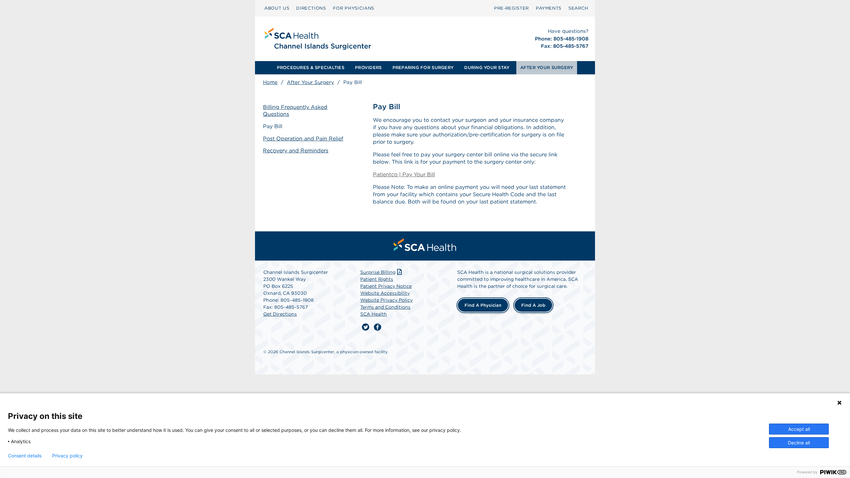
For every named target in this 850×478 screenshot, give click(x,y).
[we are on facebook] (377, 327)
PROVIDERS (368, 67)
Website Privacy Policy (386, 300)
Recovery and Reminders (295, 150)
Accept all (799, 429)
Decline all (799, 442)
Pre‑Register (511, 8)
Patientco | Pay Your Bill (404, 174)
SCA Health (373, 314)
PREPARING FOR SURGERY (423, 67)
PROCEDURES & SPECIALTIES (310, 67)
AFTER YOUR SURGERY (546, 67)
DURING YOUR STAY (486, 67)
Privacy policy (67, 455)
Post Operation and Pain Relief (303, 138)
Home (270, 82)
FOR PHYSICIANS (353, 8)
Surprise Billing (377, 272)
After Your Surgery (310, 82)
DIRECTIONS (311, 8)
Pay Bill (272, 126)
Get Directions (280, 314)
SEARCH (578, 8)
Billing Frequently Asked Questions (295, 110)
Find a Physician (483, 305)
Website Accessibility (385, 293)
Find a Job (533, 305)
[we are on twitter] (365, 327)
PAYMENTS (548, 8)
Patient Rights (376, 279)
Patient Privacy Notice (386, 286)
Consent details (25, 455)
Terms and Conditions (385, 307)
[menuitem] (277, 8)
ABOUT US (276, 8)
